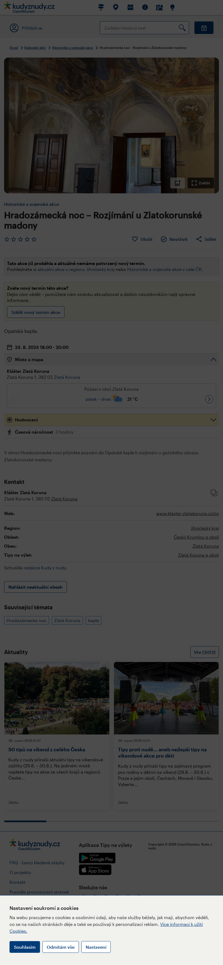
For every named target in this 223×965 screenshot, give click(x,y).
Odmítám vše (61, 947)
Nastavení (96, 947)
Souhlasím (25, 947)
